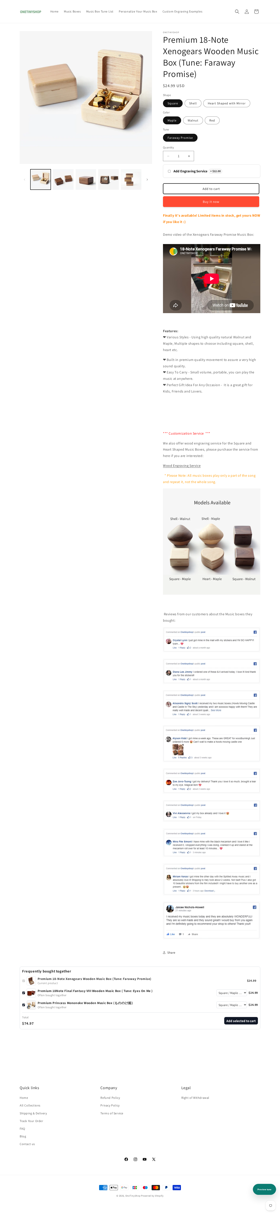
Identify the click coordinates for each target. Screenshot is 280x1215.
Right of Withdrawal (195, 1098)
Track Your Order (31, 1121)
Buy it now (211, 202)
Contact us (27, 1144)
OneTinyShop (133, 1195)
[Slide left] (24, 179)
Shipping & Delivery (33, 1113)
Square (173, 103)
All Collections (30, 1105)
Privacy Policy (109, 1105)
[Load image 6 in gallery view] (131, 179)
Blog (23, 1136)
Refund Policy (110, 1098)
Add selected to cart (241, 1021)
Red (212, 120)
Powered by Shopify (152, 1195)
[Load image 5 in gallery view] (108, 179)
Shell (193, 103)
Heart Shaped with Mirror (227, 103)
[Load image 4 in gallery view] (86, 179)
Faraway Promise (180, 138)
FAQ (22, 1129)
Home (24, 1098)
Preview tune (264, 1189)
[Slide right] (147, 179)
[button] (237, 11)
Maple (172, 120)
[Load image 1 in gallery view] (40, 179)
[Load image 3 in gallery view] (63, 179)
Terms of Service (111, 1113)
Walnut (193, 120)
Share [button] (171, 953)
